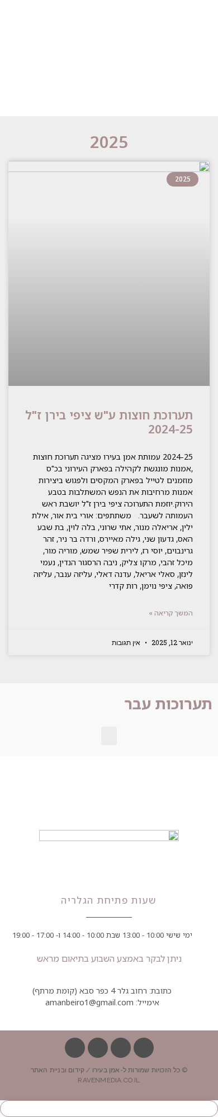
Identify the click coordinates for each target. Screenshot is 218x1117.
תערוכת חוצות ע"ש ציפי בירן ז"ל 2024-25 (109, 422)
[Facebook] (144, 1048)
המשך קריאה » (171, 613)
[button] (109, 736)
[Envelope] (121, 1048)
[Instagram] (75, 1048)
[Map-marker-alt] (98, 1048)
